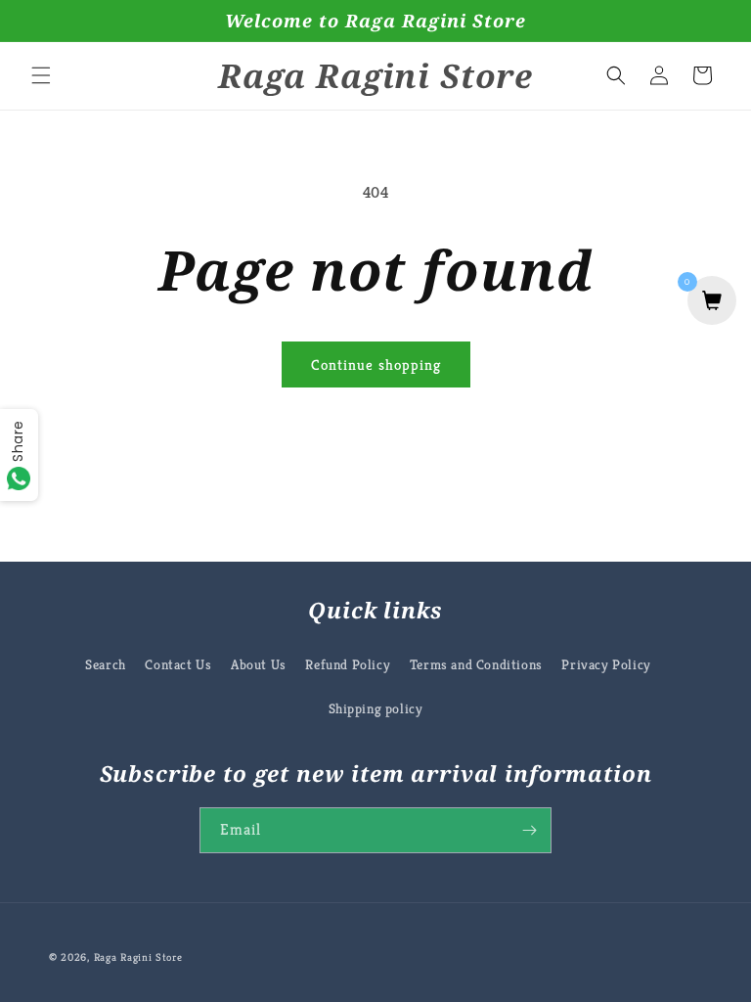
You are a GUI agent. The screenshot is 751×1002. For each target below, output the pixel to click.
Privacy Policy (605, 664)
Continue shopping (376, 364)
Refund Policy (347, 664)
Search (105, 664)
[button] (41, 75)
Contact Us (178, 664)
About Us (259, 664)
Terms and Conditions (476, 664)
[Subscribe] (529, 830)
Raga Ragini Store (138, 957)
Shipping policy (376, 708)
